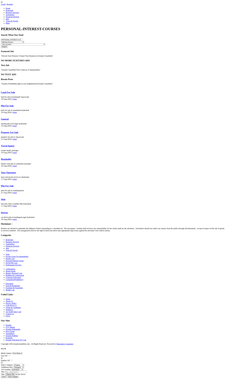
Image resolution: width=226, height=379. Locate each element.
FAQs (8, 316)
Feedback (9, 310)
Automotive (10, 15)
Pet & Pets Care (11, 263)
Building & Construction (15, 275)
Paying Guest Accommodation (17, 256)
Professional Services (13, 265)
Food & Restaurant (13, 286)
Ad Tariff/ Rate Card (13, 312)
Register (10, 4)
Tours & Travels (12, 21)
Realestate (9, 10)
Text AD (4, 356)
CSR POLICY (11, 305)
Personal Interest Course (15, 261)
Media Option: (6, 353)
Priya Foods (10, 331)
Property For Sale (9, 132)
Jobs (7, 19)
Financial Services (12, 17)
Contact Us (10, 314)
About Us (9, 301)
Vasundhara (10, 334)
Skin (3, 199)
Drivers (4, 212)
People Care (10, 259)
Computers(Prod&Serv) (14, 280)
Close (4, 377)
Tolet (7, 254)
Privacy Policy (11, 303)
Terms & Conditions (13, 308)
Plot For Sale (7, 106)
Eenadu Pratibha (12, 336)
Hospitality (6, 159)
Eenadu (8, 325)
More (8, 23)
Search (4, 47)
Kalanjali (9, 338)
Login (3, 4)
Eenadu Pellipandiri (13, 329)
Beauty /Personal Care (14, 273)
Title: (3, 372)
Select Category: (7, 365)
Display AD (5, 360)
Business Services (12, 13)
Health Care (10, 290)
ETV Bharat (10, 327)
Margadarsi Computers (64, 344)
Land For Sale (8, 92)
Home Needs (10, 271)
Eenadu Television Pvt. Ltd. (16, 340)
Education (9, 284)
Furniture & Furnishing (14, 288)
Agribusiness (10, 269)
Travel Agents (7, 146)
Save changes (13, 377)
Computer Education (13, 277)
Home (8, 8)
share (15, 99)
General (5, 119)
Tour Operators (8, 172)
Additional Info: (7, 367)
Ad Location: (6, 369)
